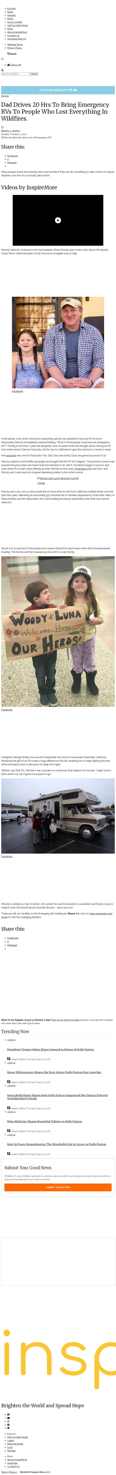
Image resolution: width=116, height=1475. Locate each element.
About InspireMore (17, 32)
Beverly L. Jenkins (10, 130)
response (11, 455)
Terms (4, 1472)
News (10, 12)
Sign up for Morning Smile (65, 1020)
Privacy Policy (14, 48)
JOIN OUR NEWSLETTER (58, 90)
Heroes (5, 96)
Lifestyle (11, 1039)
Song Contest (14, 22)
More (10, 28)
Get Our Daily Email (17, 25)
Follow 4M (15, 65)
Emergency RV (83, 468)
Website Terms (15, 44)
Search (13, 53)
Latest (10, 1440)
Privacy (13, 1472)
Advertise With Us (16, 39)
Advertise (12, 1463)
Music (10, 18)
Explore (11, 8)
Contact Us (13, 35)
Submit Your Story (58, 1187)
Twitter (41, 483)
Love (10, 1447)
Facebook (17, 391)
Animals (11, 15)
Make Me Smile (15, 1444)
